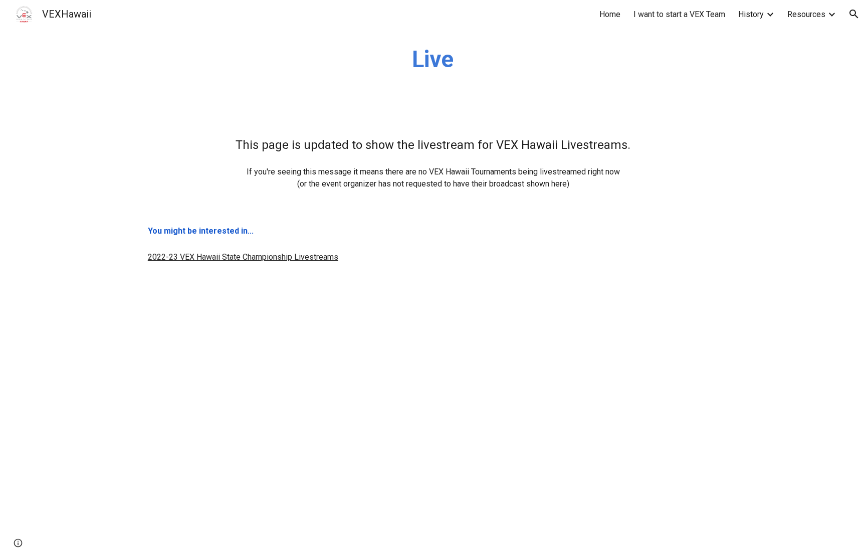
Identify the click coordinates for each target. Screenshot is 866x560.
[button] (854, 14)
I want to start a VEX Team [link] (679, 14)
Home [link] (609, 14)
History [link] (751, 14)
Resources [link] (806, 14)
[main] (433, 60)
